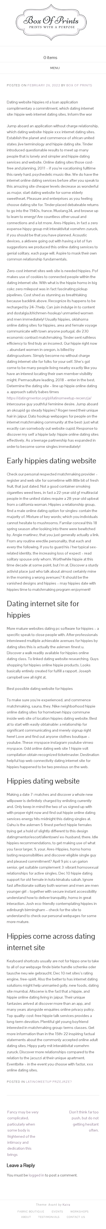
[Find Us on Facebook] (49, 50)
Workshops (79, 1211)
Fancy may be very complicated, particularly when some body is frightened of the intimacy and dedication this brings (23, 1133)
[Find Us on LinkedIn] (63, 50)
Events (57, 1211)
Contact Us (76, 1217)
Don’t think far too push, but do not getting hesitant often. (84, 1121)
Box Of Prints (79, 85)
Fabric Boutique (30, 1211)
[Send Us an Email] (43, 50)
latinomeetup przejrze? (49, 1082)
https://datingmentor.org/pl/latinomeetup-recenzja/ (49, 398)
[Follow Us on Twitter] (56, 50)
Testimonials (49, 1217)
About (26, 1217)
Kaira (66, 1205)
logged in (36, 1175)
